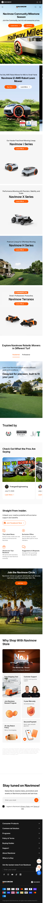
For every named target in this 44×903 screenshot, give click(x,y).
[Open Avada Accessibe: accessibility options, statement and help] (39, 872)
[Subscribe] (36, 800)
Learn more (14, 25)
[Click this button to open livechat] (39, 867)
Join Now (29, 25)
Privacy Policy (25, 806)
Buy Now (12, 84)
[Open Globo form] (39, 861)
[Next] (35, 563)
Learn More (27, 84)
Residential (16, 354)
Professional (26, 354)
